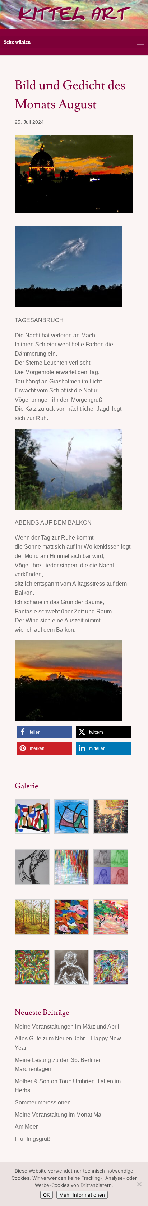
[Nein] (139, 1184)
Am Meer (26, 1127)
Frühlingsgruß (33, 1139)
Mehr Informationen (82, 1195)
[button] (44, 732)
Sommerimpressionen (43, 1102)
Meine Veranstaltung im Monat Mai (59, 1115)
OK (46, 1195)
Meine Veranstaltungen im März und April (67, 1026)
